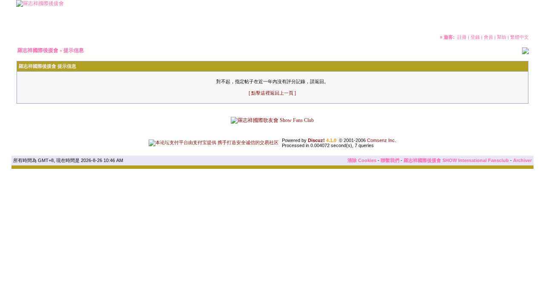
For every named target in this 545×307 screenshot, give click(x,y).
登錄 (475, 37)
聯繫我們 (390, 160)
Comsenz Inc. (381, 140)
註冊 (462, 37)
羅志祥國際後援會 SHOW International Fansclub (456, 160)
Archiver (522, 160)
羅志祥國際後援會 (37, 50)
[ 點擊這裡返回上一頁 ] (272, 93)
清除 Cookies (361, 160)
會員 (488, 37)
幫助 (501, 37)
